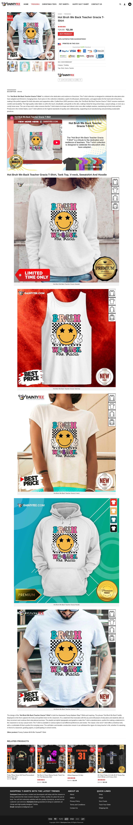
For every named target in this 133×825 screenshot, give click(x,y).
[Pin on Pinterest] (70, 80)
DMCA (72, 798)
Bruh (62, 68)
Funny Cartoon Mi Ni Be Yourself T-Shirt (32, 732)
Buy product (66, 34)
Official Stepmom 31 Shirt (75, 775)
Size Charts (103, 801)
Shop (101, 794)
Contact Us (96, 4)
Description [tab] (11, 91)
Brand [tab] (19, 91)
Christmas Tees (49, 4)
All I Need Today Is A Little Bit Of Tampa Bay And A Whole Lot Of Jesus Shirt (111, 776)
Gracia (66, 68)
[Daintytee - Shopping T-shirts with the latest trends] (11, 4)
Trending (35, 4)
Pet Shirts (64, 4)
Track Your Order (105, 804)
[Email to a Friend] (66, 80)
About (72, 794)
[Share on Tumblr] (80, 80)
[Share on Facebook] (59, 80)
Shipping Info (103, 808)
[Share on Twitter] (63, 80)
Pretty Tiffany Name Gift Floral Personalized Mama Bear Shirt (20, 776)
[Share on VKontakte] (73, 80)
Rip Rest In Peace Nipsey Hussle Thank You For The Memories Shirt (51, 776)
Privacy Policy (75, 801)
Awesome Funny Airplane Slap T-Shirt (72, 715)
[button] (120, 4)
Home (26, 4)
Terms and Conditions (77, 804)
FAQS (101, 798)
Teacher (71, 68)
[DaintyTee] (66, 75)
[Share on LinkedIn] (77, 80)
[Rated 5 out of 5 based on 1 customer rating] (82, 26)
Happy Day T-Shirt (81, 4)
